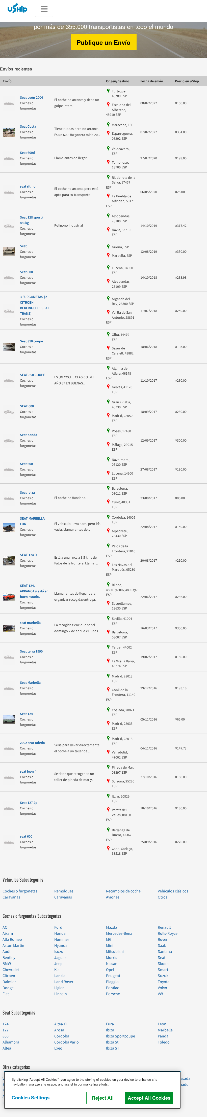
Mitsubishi (115, 951)
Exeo (58, 1048)
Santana (165, 951)
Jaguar (60, 957)
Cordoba (61, 1036)
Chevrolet (11, 969)
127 (6, 1030)
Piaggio (112, 981)
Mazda (111, 927)
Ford (58, 927)
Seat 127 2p (28, 803)
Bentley (9, 957)
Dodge (8, 987)
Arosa (59, 1030)
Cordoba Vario (66, 1042)
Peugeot (113, 975)
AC (5, 927)
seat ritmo (28, 187)
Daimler (9, 981)
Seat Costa (28, 127)
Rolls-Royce (167, 933)
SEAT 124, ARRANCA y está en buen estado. (34, 591)
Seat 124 (26, 714)
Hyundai (61, 945)
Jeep (58, 963)
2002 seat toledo (32, 743)
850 (6, 1036)
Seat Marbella (30, 683)
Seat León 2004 (31, 98)
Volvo (162, 987)
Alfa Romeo (12, 939)
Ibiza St (112, 1042)
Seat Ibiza (27, 493)
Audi (6, 951)
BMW (7, 963)
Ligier (59, 987)
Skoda (163, 963)
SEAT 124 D (28, 555)
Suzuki (163, 975)
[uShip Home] (17, 8)
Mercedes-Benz (119, 933)
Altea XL (61, 1024)
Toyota (163, 981)
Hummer (61, 939)
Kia (57, 969)
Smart (163, 969)
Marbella (165, 1030)
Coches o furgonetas (20, 891)
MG (109, 939)
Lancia (59, 975)
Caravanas (11, 897)
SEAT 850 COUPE (32, 375)
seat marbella (30, 623)
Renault (164, 927)
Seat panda (28, 435)
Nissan (111, 963)
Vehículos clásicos (173, 891)
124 (6, 1024)
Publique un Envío (104, 42)
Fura (110, 1024)
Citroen (9, 975)
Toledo (164, 1042)
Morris (111, 957)
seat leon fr (28, 772)
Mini (109, 945)
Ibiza (110, 1030)
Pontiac (112, 987)
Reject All (103, 1097)
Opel (110, 969)
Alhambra (11, 1042)
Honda (60, 933)
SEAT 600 (27, 406)
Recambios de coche (123, 891)
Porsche (113, 993)
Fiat (6, 993)
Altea (7, 1048)
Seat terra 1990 (31, 652)
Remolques (63, 891)
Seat (23, 246)
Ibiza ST (112, 1048)
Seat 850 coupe (31, 341)
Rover (163, 939)
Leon (162, 1024)
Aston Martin (13, 945)
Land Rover (63, 981)
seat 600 (26, 837)
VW (160, 993)
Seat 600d (27, 153)
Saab (162, 945)
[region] (92, 1090)
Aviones (112, 897)
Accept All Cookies (149, 1097)
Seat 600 (26, 272)
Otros (162, 897)
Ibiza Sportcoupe (120, 1036)
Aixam (8, 933)
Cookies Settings (30, 1097)
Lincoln (60, 993)
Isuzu (58, 951)
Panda (163, 1036)
